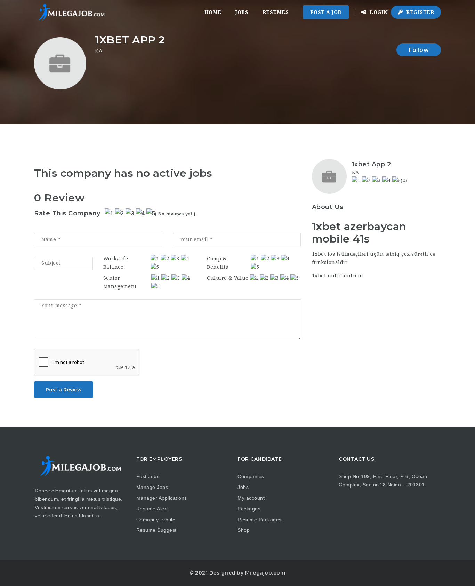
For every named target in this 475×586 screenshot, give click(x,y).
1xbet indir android (337, 275)
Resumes (276, 12)
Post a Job (325, 12)
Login (378, 12)
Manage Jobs (152, 487)
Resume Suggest (156, 530)
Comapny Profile (156, 519)
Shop (244, 530)
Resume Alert (152, 509)
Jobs (241, 12)
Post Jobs (148, 476)
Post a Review (64, 390)
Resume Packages (260, 519)
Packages (249, 509)
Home (213, 12)
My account (251, 498)
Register (419, 12)
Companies (251, 476)
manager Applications (161, 498)
